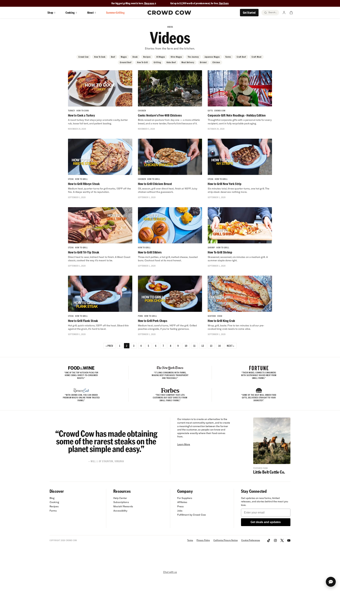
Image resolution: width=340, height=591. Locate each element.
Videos (170, 27)
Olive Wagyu (176, 57)
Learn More (183, 444)
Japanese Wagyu (212, 57)
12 (203, 345)
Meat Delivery (188, 62)
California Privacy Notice (225, 540)
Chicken (216, 62)
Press (180, 506)
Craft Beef (241, 57)
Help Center (120, 498)
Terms (190, 540)
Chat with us (170, 572)
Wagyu (124, 57)
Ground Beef (125, 62)
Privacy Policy (203, 540)
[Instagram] (275, 540)
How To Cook (100, 57)
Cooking (54, 502)
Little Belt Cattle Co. (269, 472)
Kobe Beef (171, 62)
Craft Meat (257, 57)
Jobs (179, 510)
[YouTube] (288, 540)
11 (194, 345)
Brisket (203, 62)
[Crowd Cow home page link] (169, 12)
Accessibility (120, 510)
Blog (52, 498)
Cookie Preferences (250, 540)
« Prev (109, 345)
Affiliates (182, 502)
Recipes (147, 57)
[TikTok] (268, 540)
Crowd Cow (83, 57)
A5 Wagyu (160, 57)
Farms (228, 57)
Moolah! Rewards (123, 506)
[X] (282, 540)
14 (219, 345)
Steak (135, 57)
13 (211, 345)
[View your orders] (291, 12)
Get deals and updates (266, 522)
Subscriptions (121, 502)
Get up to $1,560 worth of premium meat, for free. (199, 3)
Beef (113, 57)
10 (186, 345)
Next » (230, 345)
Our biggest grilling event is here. (127, 3)
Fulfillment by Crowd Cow (191, 514)
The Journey (193, 57)
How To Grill (142, 62)
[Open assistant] (331, 582)
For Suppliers (184, 498)
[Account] (284, 12)
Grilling (157, 62)
